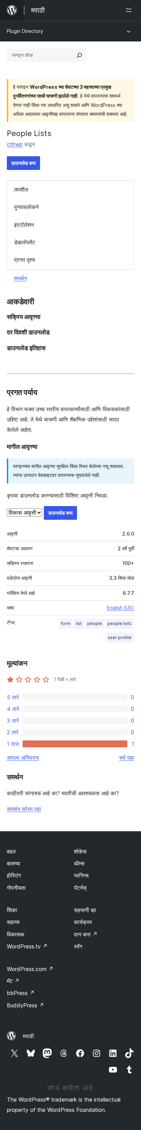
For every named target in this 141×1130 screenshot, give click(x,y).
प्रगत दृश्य (24, 259)
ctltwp (15, 144)
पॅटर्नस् (80, 887)
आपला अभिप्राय (23, 757)
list (79, 623)
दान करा (86, 934)
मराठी (28, 1036)
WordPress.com (30, 969)
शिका (12, 910)
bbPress (21, 993)
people (94, 623)
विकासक (15, 934)
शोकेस (80, 851)
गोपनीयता (16, 887)
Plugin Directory (25, 31)
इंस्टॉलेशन (24, 224)
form (65, 623)
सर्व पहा (126, 757)
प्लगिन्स (81, 875)
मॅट (13, 981)
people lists (119, 623)
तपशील (21, 189)
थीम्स (79, 863)
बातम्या (13, 863)
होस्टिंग (14, 875)
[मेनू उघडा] (130, 10)
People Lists (29, 133)
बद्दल (11, 851)
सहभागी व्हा (85, 910)
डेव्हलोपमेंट (24, 242)
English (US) (120, 608)
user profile (119, 637)
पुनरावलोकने (26, 207)
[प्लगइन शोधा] (79, 55)
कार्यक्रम (83, 922)
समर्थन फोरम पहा (24, 809)
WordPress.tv (27, 946)
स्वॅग (78, 946)
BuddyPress (25, 1005)
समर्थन (20, 278)
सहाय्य (13, 922)
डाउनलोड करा (23, 163)
